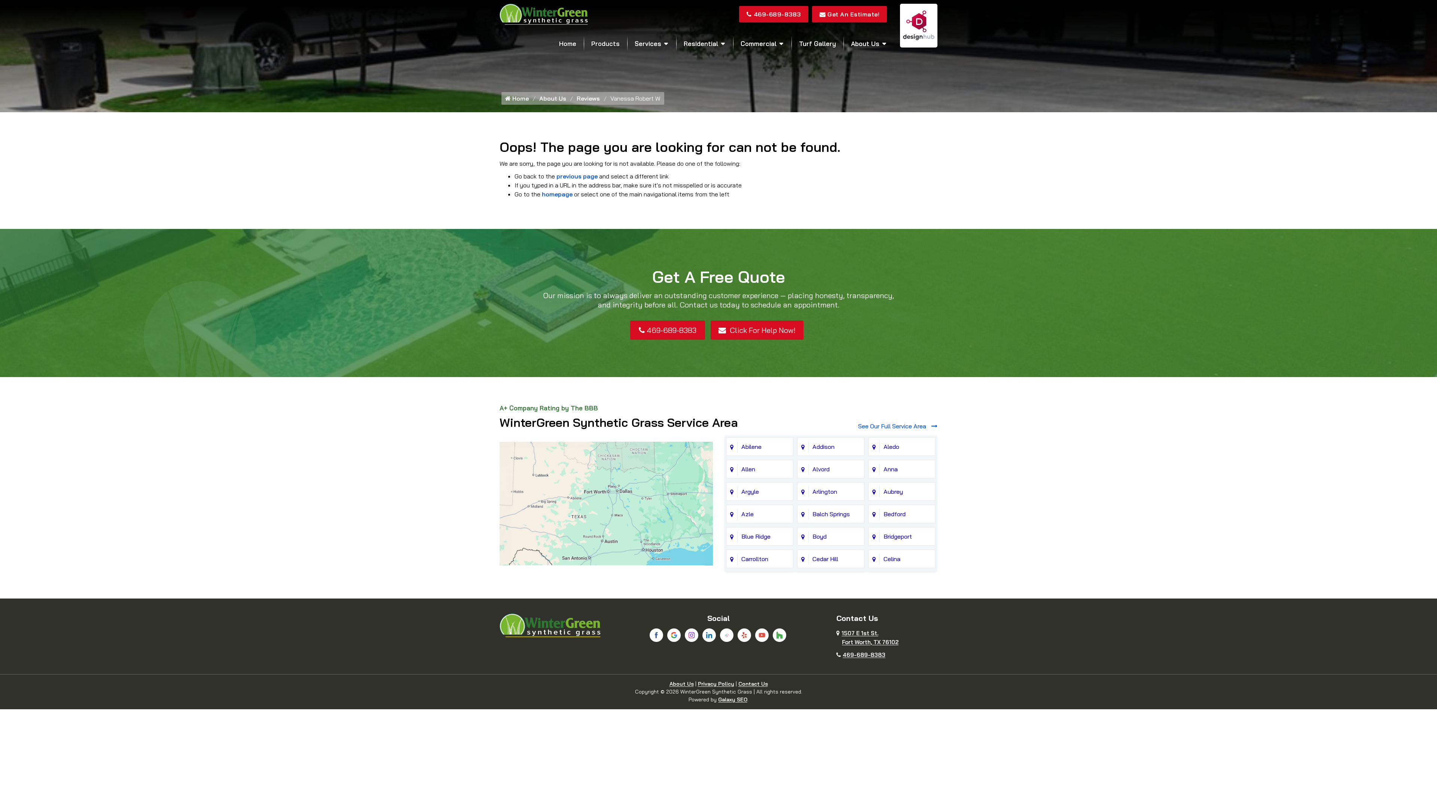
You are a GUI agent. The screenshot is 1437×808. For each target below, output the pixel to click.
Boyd (819, 536)
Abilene (751, 446)
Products (605, 44)
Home (567, 44)
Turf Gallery (817, 44)
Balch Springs (831, 514)
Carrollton (754, 559)
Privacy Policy (716, 683)
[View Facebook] (656, 635)
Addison (823, 446)
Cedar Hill (825, 559)
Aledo (891, 446)
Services (648, 44)
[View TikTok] (726, 635)
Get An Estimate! (853, 14)
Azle (747, 514)
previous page (577, 176)
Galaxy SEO (732, 699)
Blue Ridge (756, 536)
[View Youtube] (762, 635)
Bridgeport (898, 536)
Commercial (759, 44)
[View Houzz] (779, 635)
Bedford (895, 514)
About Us (865, 44)
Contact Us (753, 683)
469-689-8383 (777, 14)
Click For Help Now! (762, 330)
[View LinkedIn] (709, 635)
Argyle (750, 491)
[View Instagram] (691, 635)
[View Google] (674, 635)
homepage (557, 194)
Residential (701, 44)
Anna (891, 469)
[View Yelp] (744, 635)
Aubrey (893, 491)
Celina (892, 559)
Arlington (824, 491)
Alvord (821, 469)
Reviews (588, 98)
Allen (748, 469)
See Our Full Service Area (893, 426)
